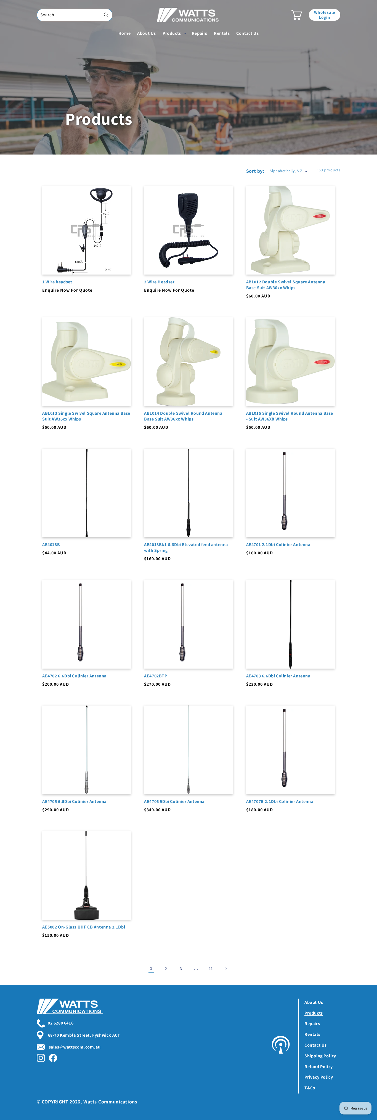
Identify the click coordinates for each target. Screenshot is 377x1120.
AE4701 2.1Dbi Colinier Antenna (278, 544)
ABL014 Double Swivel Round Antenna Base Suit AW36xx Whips (183, 416)
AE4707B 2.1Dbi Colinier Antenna (280, 801)
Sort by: (255, 171)
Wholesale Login (324, 15)
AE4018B (51, 544)
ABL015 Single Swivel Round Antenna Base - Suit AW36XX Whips (289, 416)
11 (211, 968)
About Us (313, 1002)
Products (313, 1013)
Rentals (312, 1034)
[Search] (106, 15)
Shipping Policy (320, 1056)
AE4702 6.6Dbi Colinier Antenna (74, 676)
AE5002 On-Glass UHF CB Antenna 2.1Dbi (83, 927)
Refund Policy (318, 1067)
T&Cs (309, 1088)
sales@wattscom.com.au (75, 1047)
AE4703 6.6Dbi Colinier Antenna (278, 676)
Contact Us (315, 1045)
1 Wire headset (57, 282)
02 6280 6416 (60, 1023)
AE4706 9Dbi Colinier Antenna (174, 801)
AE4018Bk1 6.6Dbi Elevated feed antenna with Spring (186, 547)
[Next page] (226, 969)
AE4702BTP (155, 676)
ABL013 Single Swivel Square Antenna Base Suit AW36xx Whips (86, 416)
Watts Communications (110, 1101)
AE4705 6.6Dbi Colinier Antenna (74, 801)
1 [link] (151, 968)
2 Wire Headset (159, 282)
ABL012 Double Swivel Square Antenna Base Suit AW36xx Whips (285, 285)
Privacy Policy (318, 1077)
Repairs (312, 1023)
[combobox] (74, 15)
